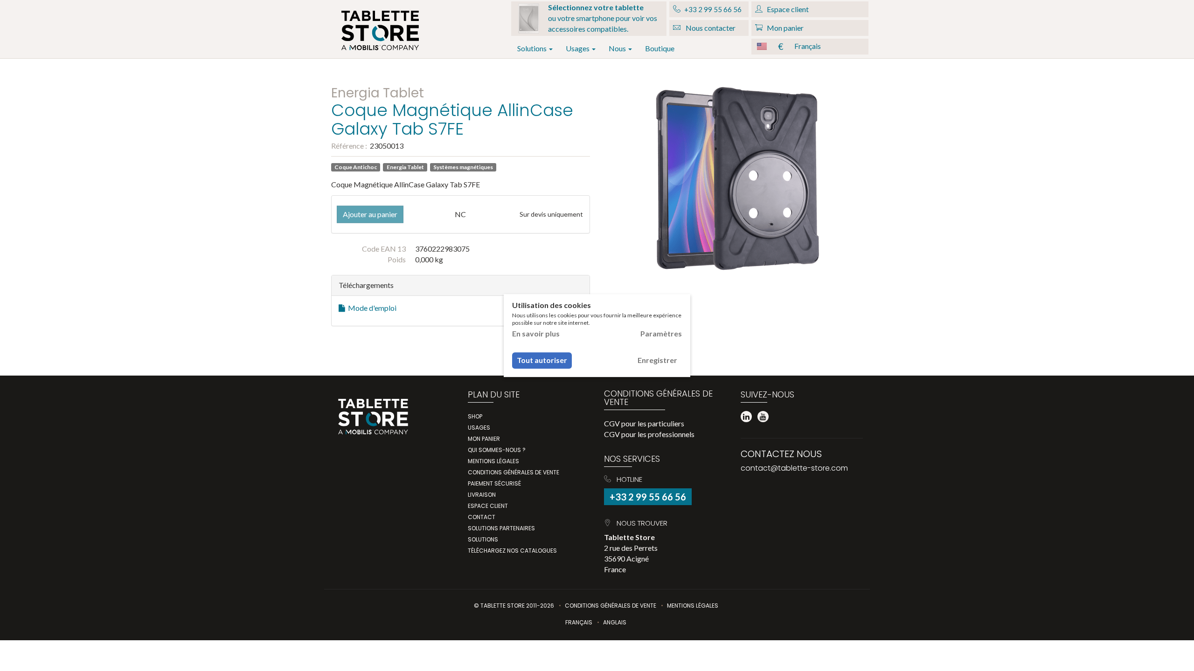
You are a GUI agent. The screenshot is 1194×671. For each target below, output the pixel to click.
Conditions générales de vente (513, 472)
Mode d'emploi (370, 307)
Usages (578, 48)
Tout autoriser (542, 360)
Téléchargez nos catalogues (512, 551)
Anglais (614, 622)
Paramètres (661, 333)
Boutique (659, 48)
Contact (481, 517)
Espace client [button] (787, 9)
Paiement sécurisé (494, 483)
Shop (475, 416)
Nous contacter (710, 27)
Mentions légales (493, 461)
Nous (618, 48)
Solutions (532, 48)
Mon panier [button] (784, 27)
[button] (809, 47)
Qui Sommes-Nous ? (497, 450)
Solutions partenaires (501, 528)
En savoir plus (536, 333)
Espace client (488, 506)
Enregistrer (657, 360)
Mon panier (484, 439)
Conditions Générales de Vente (610, 605)
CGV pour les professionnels (649, 434)
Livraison (482, 495)
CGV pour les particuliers (644, 423)
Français (578, 622)
